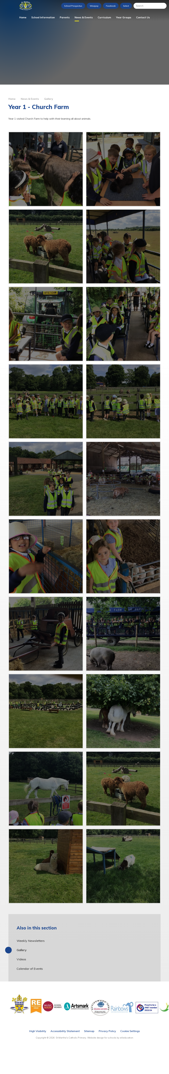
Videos (21, 959)
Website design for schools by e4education (110, 1037)
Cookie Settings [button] (130, 1031)
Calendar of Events (30, 969)
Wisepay (94, 6)
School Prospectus (73, 6)
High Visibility (37, 1031)
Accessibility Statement (65, 1031)
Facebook (111, 6)
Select (126, 6)
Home (12, 98)
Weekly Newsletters (31, 941)
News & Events (30, 98)
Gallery (48, 98)
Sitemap (89, 1031)
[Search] (162, 6)
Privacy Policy (107, 1031)
